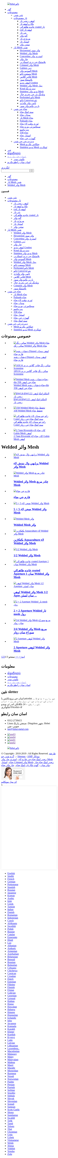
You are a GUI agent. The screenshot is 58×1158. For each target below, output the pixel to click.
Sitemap (21, 756)
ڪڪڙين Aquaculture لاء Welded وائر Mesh (29, 541)
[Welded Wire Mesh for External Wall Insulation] (32, 457)
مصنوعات (12, 12)
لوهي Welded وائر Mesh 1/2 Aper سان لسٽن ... (31, 594)
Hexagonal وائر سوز (30, 50)
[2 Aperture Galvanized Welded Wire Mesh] (32, 641)
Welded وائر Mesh (29, 53)
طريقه (52, 753)
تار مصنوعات (20, 18)
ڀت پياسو (24, 129)
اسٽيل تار (24, 41)
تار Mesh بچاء (26, 118)
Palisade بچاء (26, 121)
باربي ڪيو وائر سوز (29, 106)
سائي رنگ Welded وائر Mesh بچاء (30, 346)
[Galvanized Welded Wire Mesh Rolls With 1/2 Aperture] (32, 586)
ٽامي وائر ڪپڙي (28, 103)
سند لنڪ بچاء (26, 112)
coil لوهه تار (26, 30)
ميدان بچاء (25, 115)
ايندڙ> (21, 657)
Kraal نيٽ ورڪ (27, 88)
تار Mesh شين (21, 47)
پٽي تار (23, 33)
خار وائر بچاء (7, 765)
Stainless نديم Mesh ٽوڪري (33, 147)
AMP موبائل (33, 756)
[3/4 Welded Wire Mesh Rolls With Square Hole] (32, 623)
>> (16, 657)
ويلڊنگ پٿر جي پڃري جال (32, 94)
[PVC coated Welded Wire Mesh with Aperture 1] (32, 564)
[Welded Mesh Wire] (24, 518)
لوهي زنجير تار (27, 21)
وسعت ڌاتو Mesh (28, 74)
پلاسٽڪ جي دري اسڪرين (33, 62)
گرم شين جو (8, 756)
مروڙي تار (25, 38)
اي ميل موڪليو (9, 782)
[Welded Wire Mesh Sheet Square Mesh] (32, 475)
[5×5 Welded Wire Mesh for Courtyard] (31, 503)
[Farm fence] (22, 491)
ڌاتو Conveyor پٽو (28, 100)
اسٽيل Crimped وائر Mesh (17, 762)
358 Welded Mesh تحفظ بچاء (28, 410)
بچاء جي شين (20, 109)
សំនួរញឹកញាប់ (14, 153)
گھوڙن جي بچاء (27, 138)
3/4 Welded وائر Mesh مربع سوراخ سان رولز (30, 630)
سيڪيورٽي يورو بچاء (30, 126)
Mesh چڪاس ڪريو (29, 144)
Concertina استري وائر (31, 56)
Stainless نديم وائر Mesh (32, 91)
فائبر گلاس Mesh (28, 77)
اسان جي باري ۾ (16, 156)
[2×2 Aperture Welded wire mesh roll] (32, 604)
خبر (9, 150)
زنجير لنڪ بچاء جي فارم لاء (32, 759)
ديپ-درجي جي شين (24, 141)
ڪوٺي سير (19, 159)
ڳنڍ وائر (24, 35)
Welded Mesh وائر (25, 524)
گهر (9, 9)
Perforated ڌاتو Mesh (30, 97)
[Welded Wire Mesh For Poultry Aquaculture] (32, 533)
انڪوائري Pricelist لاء (11, 707)
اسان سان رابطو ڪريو (18, 162)
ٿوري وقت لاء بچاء (29, 123)
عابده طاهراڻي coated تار (32, 27)
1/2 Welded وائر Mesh (27, 555)
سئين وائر (25, 44)
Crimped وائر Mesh (29, 65)
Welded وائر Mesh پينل (31, 85)
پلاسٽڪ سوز (26, 79)
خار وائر (24, 59)
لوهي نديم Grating (29, 82)
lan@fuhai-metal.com (17, 729)
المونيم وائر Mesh (28, 71)
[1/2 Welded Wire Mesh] (26, 549)
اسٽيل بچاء (25, 135)
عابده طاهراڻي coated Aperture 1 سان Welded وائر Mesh (31, 574)
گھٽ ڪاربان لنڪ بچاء (27, 765)
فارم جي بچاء (22, 497)
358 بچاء (24, 132)
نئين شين (18, 15)
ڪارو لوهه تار (27, 24)
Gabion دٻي (25, 68)
